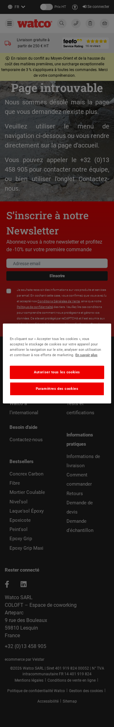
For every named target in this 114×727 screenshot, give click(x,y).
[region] (57, 363)
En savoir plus (86, 355)
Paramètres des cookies (57, 388)
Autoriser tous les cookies (57, 372)
